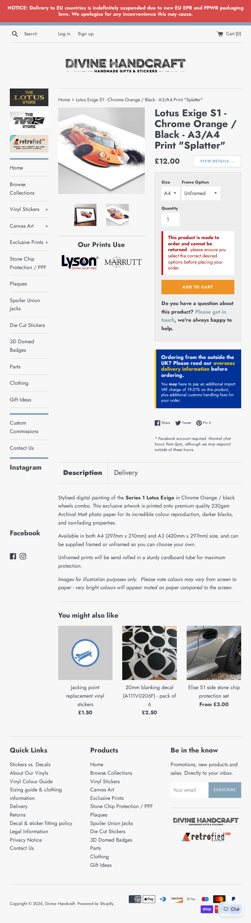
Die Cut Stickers (27, 325)
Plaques (18, 283)
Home (16, 167)
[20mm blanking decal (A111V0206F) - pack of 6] (149, 653)
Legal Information (29, 831)
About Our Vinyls (29, 773)
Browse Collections (22, 189)
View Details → (217, 161)
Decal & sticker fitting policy (41, 823)
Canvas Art (29, 226)
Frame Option (195, 182)
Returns (17, 814)
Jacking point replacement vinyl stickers (85, 696)
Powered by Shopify (95, 903)
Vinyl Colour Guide (31, 781)
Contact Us (22, 448)
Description (82, 473)
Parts (15, 366)
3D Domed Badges (22, 346)
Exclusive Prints (29, 242)
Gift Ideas (20, 399)
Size (165, 182)
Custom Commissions (24, 427)
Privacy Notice (26, 840)
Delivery (126, 473)
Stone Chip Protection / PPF (28, 263)
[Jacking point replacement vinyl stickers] (85, 653)
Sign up (85, 33)
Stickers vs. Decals (30, 764)
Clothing (19, 383)
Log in (64, 33)
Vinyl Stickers (29, 209)
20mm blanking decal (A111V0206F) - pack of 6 (149, 696)
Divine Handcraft (60, 903)
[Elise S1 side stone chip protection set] (214, 653)
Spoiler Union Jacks (25, 305)
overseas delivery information (198, 366)
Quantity (169, 208)
